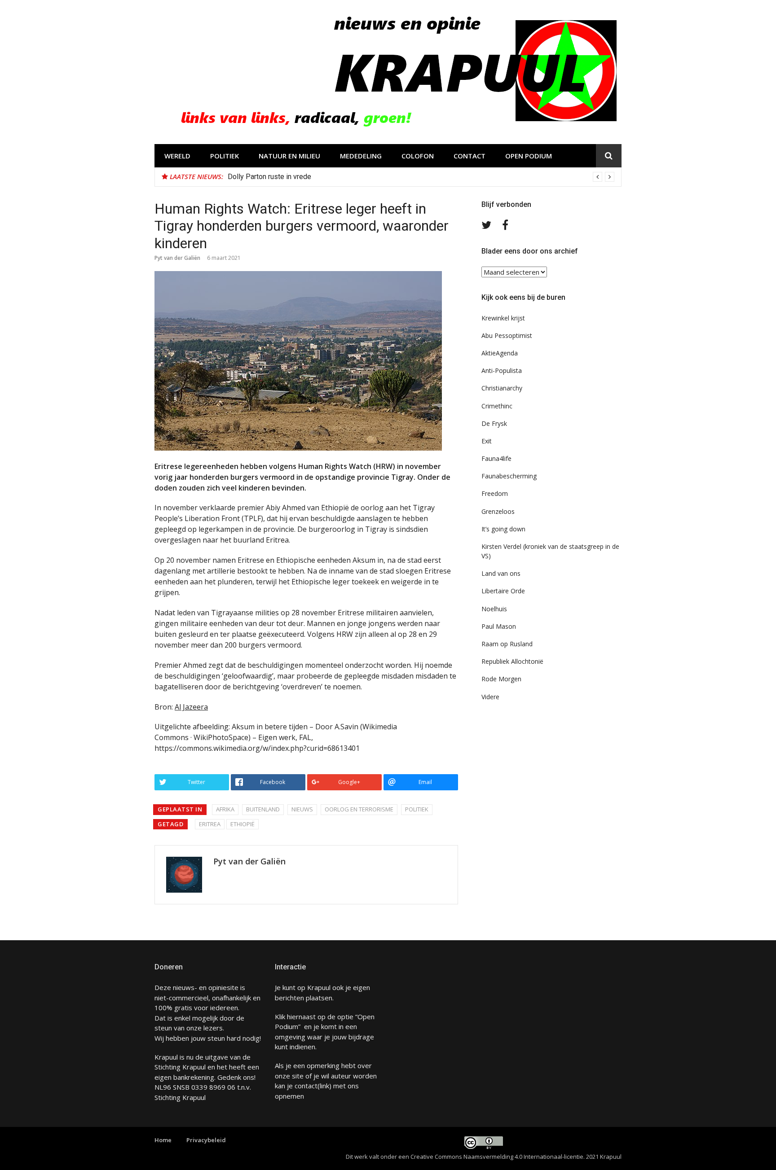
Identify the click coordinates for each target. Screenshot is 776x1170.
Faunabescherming (509, 476)
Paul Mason (498, 626)
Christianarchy (501, 388)
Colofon (417, 155)
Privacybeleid (206, 1140)
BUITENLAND (263, 809)
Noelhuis (494, 609)
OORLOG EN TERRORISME (359, 809)
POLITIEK (224, 155)
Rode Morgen (501, 679)
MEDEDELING (361, 155)
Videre (490, 696)
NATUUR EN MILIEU (289, 155)
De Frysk (494, 423)
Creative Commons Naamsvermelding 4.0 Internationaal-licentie (496, 1156)
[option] (421, 177)
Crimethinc (496, 406)
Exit (486, 441)
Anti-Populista (501, 370)
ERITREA (209, 824)
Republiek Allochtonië (512, 661)
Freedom (494, 493)
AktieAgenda (499, 353)
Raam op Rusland (507, 644)
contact (306, 1085)
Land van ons (500, 573)
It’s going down (503, 529)
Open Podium (528, 155)
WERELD (177, 155)
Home (163, 1140)
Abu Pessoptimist (506, 335)
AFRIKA (225, 809)
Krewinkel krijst (503, 318)
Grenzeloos (498, 511)
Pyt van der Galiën (177, 258)
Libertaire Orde (503, 591)
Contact (469, 155)
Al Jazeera (191, 707)
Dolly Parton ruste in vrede (269, 176)
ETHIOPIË (242, 824)
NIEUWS (302, 809)
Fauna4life (496, 458)
